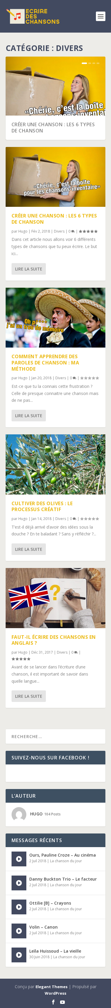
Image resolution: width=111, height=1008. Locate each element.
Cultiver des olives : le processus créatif (42, 506)
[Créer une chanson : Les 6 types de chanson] (56, 177)
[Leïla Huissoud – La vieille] (19, 955)
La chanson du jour (66, 860)
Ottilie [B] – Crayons (50, 903)
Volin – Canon (43, 927)
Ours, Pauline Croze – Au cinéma (62, 855)
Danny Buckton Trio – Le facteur (63, 879)
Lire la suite (28, 269)
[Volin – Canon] (19, 931)
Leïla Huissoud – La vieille (55, 951)
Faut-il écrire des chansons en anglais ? (54, 640)
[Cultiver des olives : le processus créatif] (56, 464)
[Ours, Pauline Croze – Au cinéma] (19, 859)
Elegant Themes (51, 986)
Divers (59, 231)
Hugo (23, 231)
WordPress (55, 993)
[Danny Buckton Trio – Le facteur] (19, 883)
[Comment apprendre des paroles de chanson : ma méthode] (56, 318)
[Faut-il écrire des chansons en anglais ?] (56, 598)
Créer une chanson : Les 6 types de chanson (53, 127)
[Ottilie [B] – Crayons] (19, 907)
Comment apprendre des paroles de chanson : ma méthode (45, 362)
